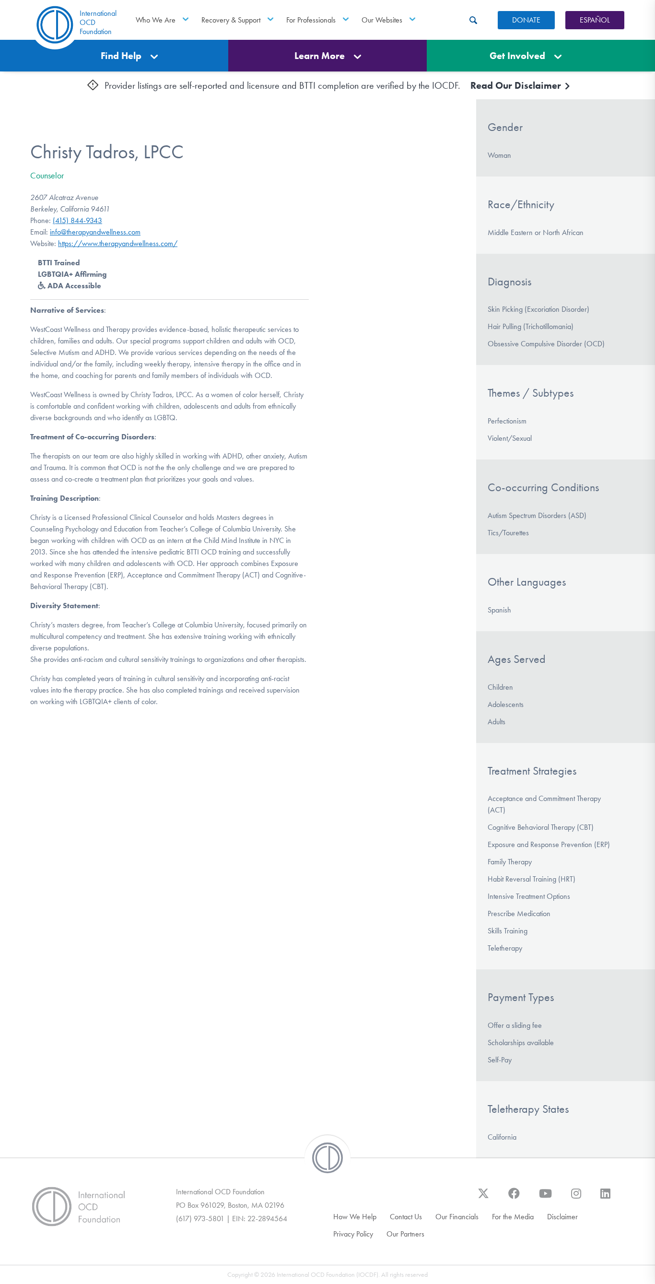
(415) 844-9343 (77, 220)
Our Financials (457, 1216)
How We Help (354, 1216)
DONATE (526, 19)
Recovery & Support (230, 19)
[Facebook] (514, 1198)
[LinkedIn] (605, 1198)
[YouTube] (545, 1198)
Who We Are (155, 19)
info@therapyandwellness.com (95, 231)
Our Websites (382, 19)
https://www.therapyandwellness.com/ (117, 243)
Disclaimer (562, 1216)
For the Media (513, 1216)
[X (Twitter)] (483, 1198)
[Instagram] (576, 1198)
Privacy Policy (353, 1233)
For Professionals (311, 19)
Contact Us (406, 1216)
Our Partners (405, 1233)
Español (595, 19)
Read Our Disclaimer (516, 85)
